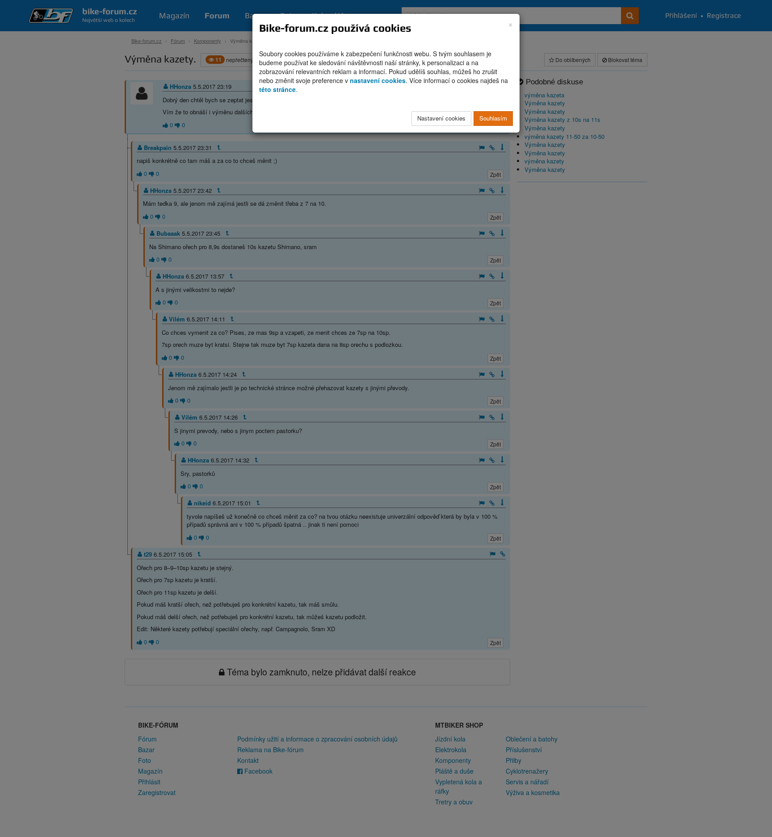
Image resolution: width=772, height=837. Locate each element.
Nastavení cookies (441, 118)
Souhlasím (493, 118)
